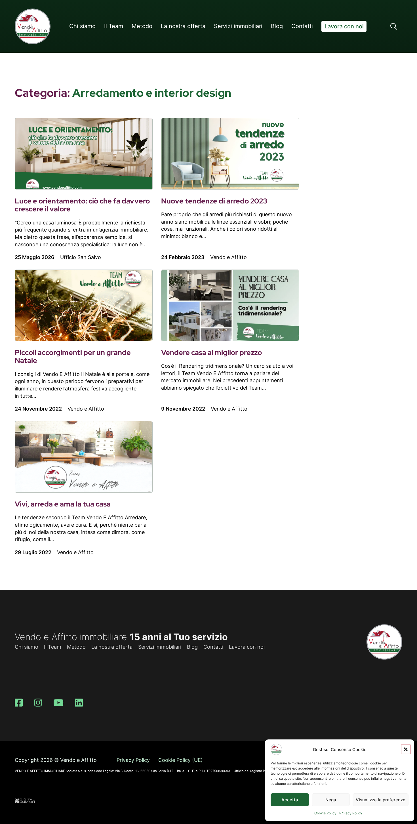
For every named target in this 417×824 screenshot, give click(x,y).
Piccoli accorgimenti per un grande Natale (73, 356)
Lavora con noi (344, 26)
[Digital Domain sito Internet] (25, 801)
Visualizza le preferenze (380, 799)
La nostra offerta (183, 26)
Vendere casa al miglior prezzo (211, 352)
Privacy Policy (350, 813)
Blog (277, 26)
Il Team (113, 26)
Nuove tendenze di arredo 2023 (214, 201)
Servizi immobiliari (238, 26)
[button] (405, 749)
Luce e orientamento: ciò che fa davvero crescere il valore (82, 205)
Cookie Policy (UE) (180, 760)
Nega (330, 799)
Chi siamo (82, 26)
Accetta (289, 799)
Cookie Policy (325, 813)
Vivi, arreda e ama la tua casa (63, 504)
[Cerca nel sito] (393, 26)
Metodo (142, 26)
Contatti (302, 26)
